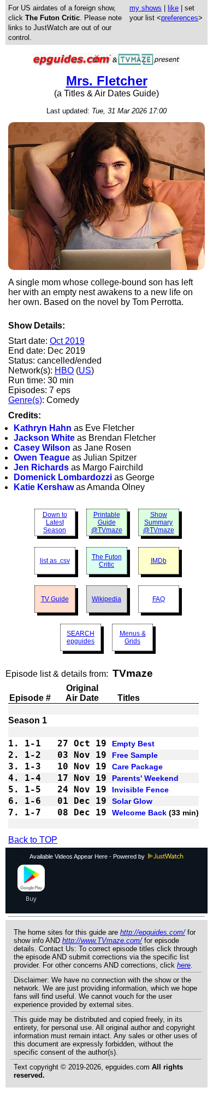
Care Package (137, 766)
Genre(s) (25, 400)
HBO (64, 370)
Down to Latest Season (55, 522)
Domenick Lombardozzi (63, 477)
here (184, 965)
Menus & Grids (133, 637)
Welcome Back (139, 812)
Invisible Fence (140, 789)
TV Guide (55, 599)
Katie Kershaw (44, 487)
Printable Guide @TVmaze (106, 522)
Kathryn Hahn (43, 428)
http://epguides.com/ (152, 932)
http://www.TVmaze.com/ (102, 940)
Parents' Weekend (145, 778)
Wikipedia (106, 599)
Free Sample (135, 755)
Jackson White (44, 437)
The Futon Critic (107, 560)
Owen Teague (42, 457)
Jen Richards (41, 467)
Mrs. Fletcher (106, 80)
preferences (179, 18)
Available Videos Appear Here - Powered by (87, 856)
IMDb (159, 561)
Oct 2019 (67, 341)
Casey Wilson (42, 447)
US (85, 370)
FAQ (158, 599)
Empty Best (133, 743)
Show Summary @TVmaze (158, 522)
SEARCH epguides (80, 637)
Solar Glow (132, 801)
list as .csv (55, 561)
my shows (145, 8)
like (173, 8)
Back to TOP (32, 839)
